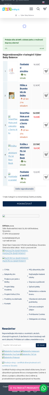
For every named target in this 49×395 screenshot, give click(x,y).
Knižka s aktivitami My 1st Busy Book (24, 151)
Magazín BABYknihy (14, 253)
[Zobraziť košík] (45, 9)
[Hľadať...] (38, 9)
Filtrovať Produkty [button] (26, 388)
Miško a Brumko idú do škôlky (23, 90)
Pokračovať (24, 204)
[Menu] (31, 9)
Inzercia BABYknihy (14, 261)
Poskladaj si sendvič (24, 173)
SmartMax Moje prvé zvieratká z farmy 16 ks (24, 120)
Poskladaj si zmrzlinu (24, 68)
